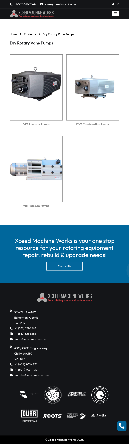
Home (13, 34)
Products (30, 34)
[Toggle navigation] (115, 14)
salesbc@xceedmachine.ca (32, 375)
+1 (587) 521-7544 (25, 4)
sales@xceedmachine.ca (60, 4)
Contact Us (64, 266)
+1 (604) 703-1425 (26, 364)
